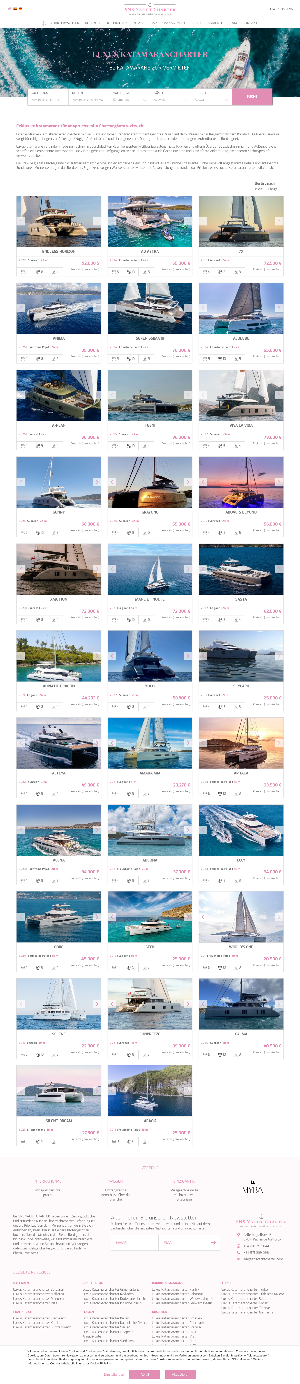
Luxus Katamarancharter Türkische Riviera (252, 1294)
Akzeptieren (180, 1374)
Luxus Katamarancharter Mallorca (38, 1294)
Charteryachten (65, 23)
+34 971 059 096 (281, 9)
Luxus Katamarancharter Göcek (244, 1303)
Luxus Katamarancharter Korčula (176, 1327)
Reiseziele (93, 23)
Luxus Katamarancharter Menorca (38, 1299)
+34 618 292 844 (256, 1246)
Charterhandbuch (207, 23)
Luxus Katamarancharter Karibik (175, 1289)
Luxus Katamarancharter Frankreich (39, 1318)
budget (201, 93)
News (138, 23)
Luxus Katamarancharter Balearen (38, 1289)
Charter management (167, 23)
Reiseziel (79, 93)
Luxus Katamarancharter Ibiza (35, 1303)
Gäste (159, 93)
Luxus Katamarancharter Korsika (37, 1323)
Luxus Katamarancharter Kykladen (108, 1294)
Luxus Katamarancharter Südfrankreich (42, 1327)
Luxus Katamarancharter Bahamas (177, 1294)
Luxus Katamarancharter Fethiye (245, 1308)
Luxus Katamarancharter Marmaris (247, 1312)
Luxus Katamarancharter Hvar (174, 1332)
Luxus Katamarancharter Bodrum (246, 1299)
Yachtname (40, 93)
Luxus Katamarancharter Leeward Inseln (182, 1303)
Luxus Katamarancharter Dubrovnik (178, 1323)
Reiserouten (117, 23)
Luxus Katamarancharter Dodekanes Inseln (114, 1299)
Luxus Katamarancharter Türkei (244, 1289)
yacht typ (121, 93)
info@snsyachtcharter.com (263, 1259)
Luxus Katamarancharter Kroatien (177, 1318)
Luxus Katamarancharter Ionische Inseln (112, 1303)
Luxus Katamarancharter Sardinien (108, 1341)
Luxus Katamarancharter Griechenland (111, 1289)
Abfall (145, 1374)
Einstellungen (114, 1374)
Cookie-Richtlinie (101, 1363)
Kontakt (250, 23)
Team (232, 23)
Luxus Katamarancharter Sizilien (106, 1327)
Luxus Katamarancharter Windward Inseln (183, 1299)
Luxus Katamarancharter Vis (173, 1336)
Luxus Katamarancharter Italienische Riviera (115, 1323)
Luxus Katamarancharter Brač (174, 1341)
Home (43, 23)
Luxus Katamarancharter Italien (106, 1318)
